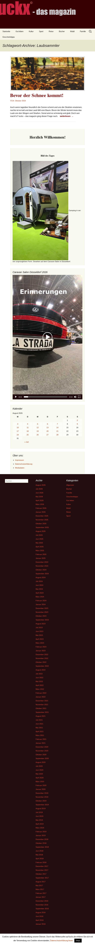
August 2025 (41, 531)
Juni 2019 (39, 816)
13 (47, 428)
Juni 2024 (39, 585)
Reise (51, 31)
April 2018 (40, 859)
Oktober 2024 (41, 570)
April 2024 (40, 593)
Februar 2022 (41, 693)
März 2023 (40, 643)
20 (47, 431)
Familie (83, 31)
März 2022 (40, 689)
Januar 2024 (41, 604)
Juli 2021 (39, 720)
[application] (47, 337)
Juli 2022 (39, 674)
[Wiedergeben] (16, 397)
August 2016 (41, 912)
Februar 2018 (41, 862)
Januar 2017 (41, 897)
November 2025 (42, 520)
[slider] (45, 396)
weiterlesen (67, 116)
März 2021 (40, 735)
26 (38, 435)
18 (28, 431)
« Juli (26, 442)
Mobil (72, 31)
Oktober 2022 (41, 662)
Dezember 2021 (42, 701)
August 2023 (41, 624)
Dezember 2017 (42, 866)
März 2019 (40, 828)
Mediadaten (19, 468)
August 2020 (41, 762)
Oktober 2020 (41, 755)
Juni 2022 (39, 678)
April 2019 (40, 824)
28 (57, 435)
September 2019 (42, 805)
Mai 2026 (39, 497)
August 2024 (41, 577)
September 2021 (42, 712)
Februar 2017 (41, 893)
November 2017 (42, 870)
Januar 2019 (41, 835)
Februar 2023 (41, 647)
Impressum (19, 460)
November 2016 (42, 905)
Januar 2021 (41, 743)
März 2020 (40, 782)
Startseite (6, 31)
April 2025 (40, 547)
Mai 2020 (39, 774)
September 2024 (42, 574)
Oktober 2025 (41, 524)
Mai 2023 (39, 635)
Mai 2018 (39, 855)
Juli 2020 (39, 766)
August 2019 (41, 808)
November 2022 (42, 658)
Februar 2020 (41, 785)
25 (28, 435)
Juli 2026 (39, 489)
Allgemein (70, 485)
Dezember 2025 (42, 516)
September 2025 (42, 527)
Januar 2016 (41, 924)
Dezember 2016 (42, 901)
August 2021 (41, 716)
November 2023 (42, 612)
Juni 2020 (39, 770)
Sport (41, 31)
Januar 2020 (41, 789)
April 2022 (40, 685)
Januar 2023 (41, 651)
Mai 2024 (39, 589)
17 (18, 431)
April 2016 (40, 920)
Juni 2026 (39, 493)
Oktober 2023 (41, 616)
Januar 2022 (41, 697)
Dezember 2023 (42, 608)
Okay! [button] (78, 941)
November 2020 (42, 751)
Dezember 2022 (42, 654)
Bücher (62, 31)
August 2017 (41, 882)
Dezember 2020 (42, 747)
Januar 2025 (41, 558)
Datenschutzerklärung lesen (61, 940)
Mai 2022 (39, 681)
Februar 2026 (41, 508)
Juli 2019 (39, 812)
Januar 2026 (41, 512)
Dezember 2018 (42, 839)
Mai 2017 (39, 885)
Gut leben (19, 31)
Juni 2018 (39, 851)
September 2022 (42, 666)
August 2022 (41, 670)
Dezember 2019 (42, 793)
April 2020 (40, 778)
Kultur (31, 31)
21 (57, 431)
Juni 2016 (39, 916)
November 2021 (42, 705)
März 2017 (40, 889)
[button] (47, 337)
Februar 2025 (41, 554)
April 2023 (40, 639)
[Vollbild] (79, 397)
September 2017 (42, 878)
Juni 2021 (39, 724)
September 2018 (42, 847)
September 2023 (42, 620)
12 (38, 428)
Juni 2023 (39, 631)
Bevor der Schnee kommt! (37, 95)
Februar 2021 (41, 739)
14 (57, 428)
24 (18, 435)
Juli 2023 (39, 628)
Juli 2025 (39, 535)
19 (38, 431)
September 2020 (42, 758)
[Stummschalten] (75, 397)
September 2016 (42, 909)
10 (18, 428)
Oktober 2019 (41, 801)
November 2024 (42, 566)
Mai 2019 (39, 820)
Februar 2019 (41, 832)
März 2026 (40, 504)
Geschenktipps (8, 37)
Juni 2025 (39, 539)
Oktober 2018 (41, 843)
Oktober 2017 (41, 874)
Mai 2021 (39, 728)
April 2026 (40, 500)
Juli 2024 (39, 581)
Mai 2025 (39, 543)
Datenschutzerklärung (23, 464)
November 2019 (42, 797)
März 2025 (40, 550)
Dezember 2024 (42, 562)
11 (28, 428)
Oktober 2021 (41, 708)
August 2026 (41, 485)
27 (47, 435)
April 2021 (40, 731)
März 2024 (40, 597)
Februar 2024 (41, 601)
